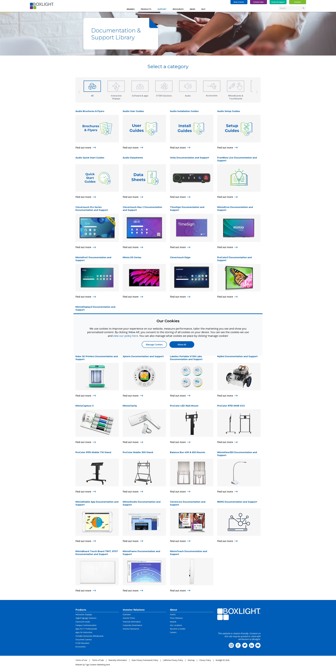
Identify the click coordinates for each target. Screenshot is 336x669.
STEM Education (82, 643)
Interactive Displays (83, 614)
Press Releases (176, 618)
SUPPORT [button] (162, 9)
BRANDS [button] (131, 9)
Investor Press (129, 618)
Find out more (83, 147)
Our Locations (176, 625)
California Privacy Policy (173, 660)
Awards (173, 621)
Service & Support (278, 2)
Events (173, 614)
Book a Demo (239, 2)
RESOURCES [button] (178, 9)
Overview (127, 614)
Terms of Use (81, 660)
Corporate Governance (132, 625)
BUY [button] (203, 9)
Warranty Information (118, 660)
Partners (297, 2)
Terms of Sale (98, 660)
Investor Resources (131, 629)
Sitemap (191, 660)
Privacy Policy (205, 660)
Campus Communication (85, 625)
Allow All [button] (182, 344)
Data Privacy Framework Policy (145, 660)
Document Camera (83, 639)
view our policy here (125, 335)
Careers (173, 632)
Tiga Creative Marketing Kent (97, 664)
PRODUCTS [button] (146, 9)
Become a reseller (177, 629)
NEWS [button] (192, 9)
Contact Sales (258, 2)
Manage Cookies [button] (154, 344)
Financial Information (132, 621)
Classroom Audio (82, 621)
